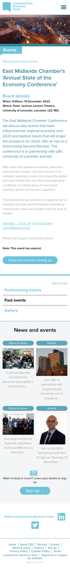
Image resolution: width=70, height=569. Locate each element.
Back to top (59, 283)
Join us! (52, 548)
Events (51, 343)
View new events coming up (30, 260)
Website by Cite (35, 562)
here (22, 238)
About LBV (27, 544)
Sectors (42, 544)
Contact (39, 548)
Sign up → (35, 490)
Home (12, 544)
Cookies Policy (40, 551)
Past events (15, 300)
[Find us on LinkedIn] (61, 516)
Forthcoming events (22, 290)
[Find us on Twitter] (35, 525)
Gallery (11, 310)
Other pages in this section (20, 61)
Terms (57, 551)
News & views (18, 343)
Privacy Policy (19, 551)
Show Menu (63, 7)
